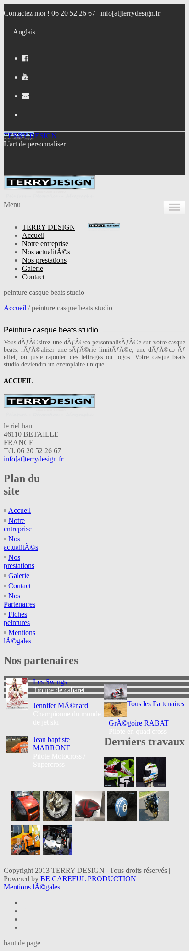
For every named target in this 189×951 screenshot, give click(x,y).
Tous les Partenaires (155, 704)
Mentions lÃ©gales (19, 637)
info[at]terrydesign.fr (130, 13)
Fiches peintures (17, 618)
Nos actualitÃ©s (46, 252)
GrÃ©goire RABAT (139, 723)
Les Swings (50, 682)
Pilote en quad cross (139, 727)
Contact (33, 277)
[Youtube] (25, 77)
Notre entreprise (45, 244)
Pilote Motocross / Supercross (59, 752)
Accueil (33, 235)
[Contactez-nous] (25, 96)
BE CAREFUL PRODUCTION (88, 879)
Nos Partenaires (19, 600)
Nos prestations (44, 260)
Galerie (32, 268)
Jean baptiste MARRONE (52, 744)
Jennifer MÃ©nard (60, 705)
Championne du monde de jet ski (67, 714)
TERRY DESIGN (30, 136)
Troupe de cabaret (59, 686)
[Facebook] (25, 58)
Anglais (24, 32)
